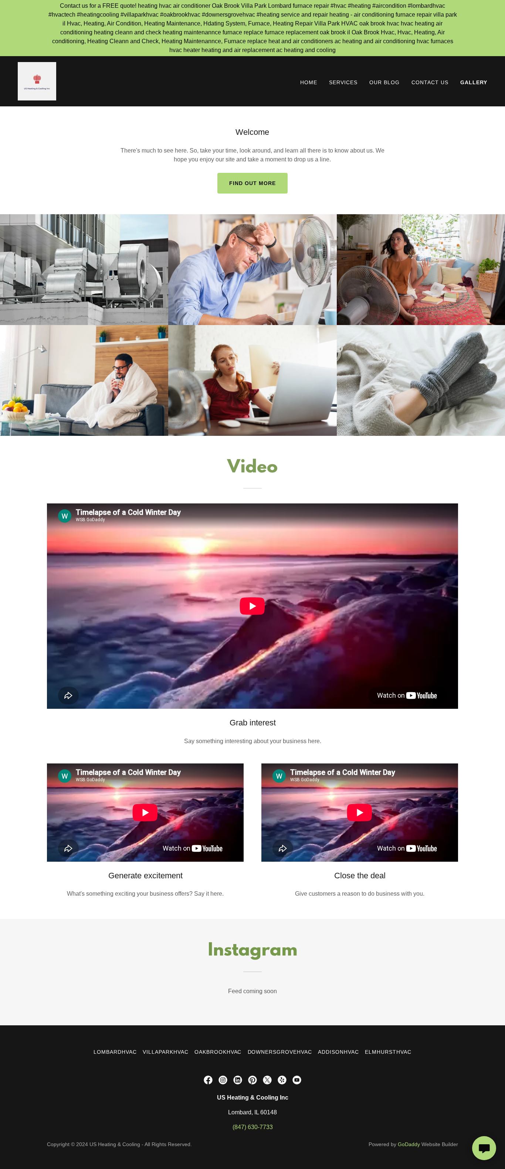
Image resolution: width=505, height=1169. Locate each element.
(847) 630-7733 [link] (253, 1127)
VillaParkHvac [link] (166, 1052)
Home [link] (308, 82)
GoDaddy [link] (409, 1144)
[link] (37, 81)
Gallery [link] (473, 82)
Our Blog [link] (384, 82)
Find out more (252, 183)
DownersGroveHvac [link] (280, 1052)
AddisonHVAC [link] (338, 1052)
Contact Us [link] (429, 82)
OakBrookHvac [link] (218, 1052)
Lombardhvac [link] (115, 1052)
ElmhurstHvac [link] (388, 1052)
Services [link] (343, 82)
